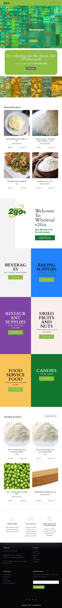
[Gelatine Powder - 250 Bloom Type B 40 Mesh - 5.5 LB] (45, 123)
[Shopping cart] (54, 2)
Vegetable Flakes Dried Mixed (16, 181)
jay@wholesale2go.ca (18, 557)
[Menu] (58, 3)
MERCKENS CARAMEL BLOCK (45, 492)
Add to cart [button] (23, 147)
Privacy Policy (7, 581)
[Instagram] (32, 599)
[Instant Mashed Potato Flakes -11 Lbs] (17, 123)
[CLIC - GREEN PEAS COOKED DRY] (17, 476)
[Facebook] (26, 599)
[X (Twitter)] (29, 599)
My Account (36, 553)
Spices (16, 184)
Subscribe (39, 587)
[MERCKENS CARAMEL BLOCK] (45, 476)
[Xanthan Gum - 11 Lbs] (45, 165)
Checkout (36, 562)
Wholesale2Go (37, 605)
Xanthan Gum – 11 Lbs (45, 181)
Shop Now (15, 277)
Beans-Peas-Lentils (17, 496)
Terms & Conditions (9, 583)
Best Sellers (6, 577)
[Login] (50, 2)
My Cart (35, 555)
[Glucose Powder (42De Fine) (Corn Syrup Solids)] (17, 434)
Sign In (35, 557)
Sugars (17, 454)
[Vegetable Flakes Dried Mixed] (17, 165)
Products (35, 551)
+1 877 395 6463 (12, 551)
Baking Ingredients (17, 143)
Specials (5, 579)
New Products (7, 575)
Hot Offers (36, 559)
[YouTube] (35, 599)
